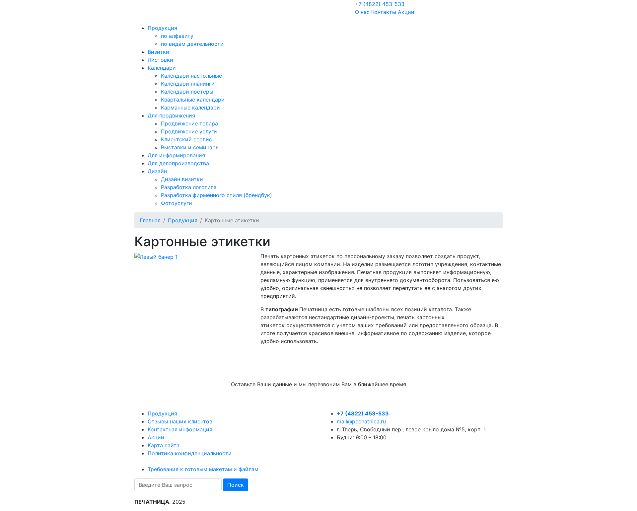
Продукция (162, 28)
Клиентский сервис (186, 139)
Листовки (160, 59)
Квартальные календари (193, 99)
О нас (362, 12)
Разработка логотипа (189, 187)
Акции (406, 12)
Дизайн (157, 171)
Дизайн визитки (182, 179)
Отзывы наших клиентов (180, 421)
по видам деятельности (192, 43)
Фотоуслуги (176, 203)
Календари (162, 67)
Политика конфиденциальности (190, 453)
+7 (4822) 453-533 (379, 4)
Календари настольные (191, 75)
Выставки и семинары (190, 147)
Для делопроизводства (178, 163)
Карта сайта (163, 445)
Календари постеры (187, 91)
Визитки (158, 51)
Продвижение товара (189, 123)
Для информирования (176, 155)
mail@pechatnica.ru (361, 421)
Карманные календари (190, 107)
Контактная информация (180, 429)
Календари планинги (188, 83)
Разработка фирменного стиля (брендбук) (216, 195)
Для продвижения (171, 115)
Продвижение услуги (189, 131)
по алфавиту (177, 36)
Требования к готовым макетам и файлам (203, 469)
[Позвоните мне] (138, 20)
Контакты (383, 12)
